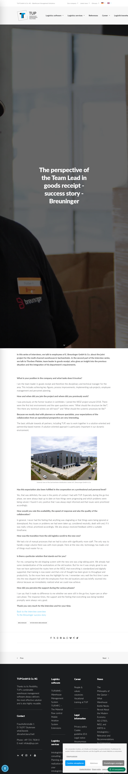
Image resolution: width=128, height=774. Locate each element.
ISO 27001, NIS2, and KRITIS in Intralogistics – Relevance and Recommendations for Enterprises (105, 732)
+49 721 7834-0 (32, 739)
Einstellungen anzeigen (113, 763)
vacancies (78, 694)
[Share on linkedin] (64, 637)
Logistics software (53, 15)
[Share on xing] (73, 637)
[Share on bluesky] (70, 637)
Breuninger (22, 623)
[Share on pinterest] (60, 637)
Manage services (71, 756)
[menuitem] (73, 3)
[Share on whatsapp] (67, 637)
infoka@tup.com (31, 743)
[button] (18, 755)
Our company (71, 3)
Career (105, 15)
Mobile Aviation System (55, 720)
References (93, 15)
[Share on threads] (57, 637)
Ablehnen (94, 763)
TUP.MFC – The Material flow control (57, 709)
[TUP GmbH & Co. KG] (27, 15)
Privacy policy (96, 769)
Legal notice (106, 769)
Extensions (56, 728)
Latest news (84, 3)
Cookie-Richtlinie (85, 769)
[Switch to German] (103, 3)
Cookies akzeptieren (75, 763)
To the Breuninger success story (31, 614)
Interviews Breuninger (38, 623)
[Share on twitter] (54, 637)
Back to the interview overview (31, 611)
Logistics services (75, 15)
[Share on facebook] (51, 637)
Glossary (94, 3)
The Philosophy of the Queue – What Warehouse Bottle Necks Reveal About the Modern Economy (103, 702)
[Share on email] (77, 637)
